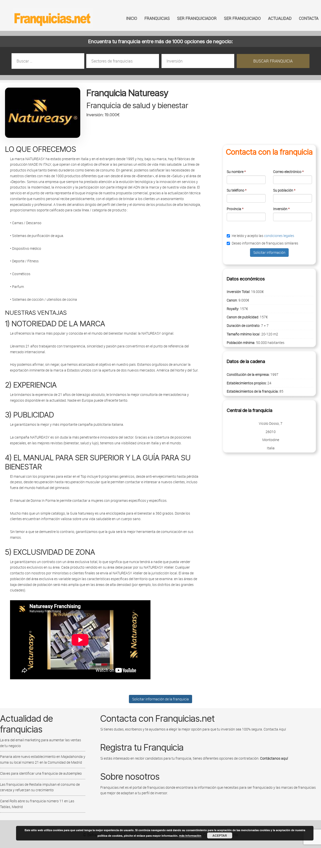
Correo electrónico (288, 171)
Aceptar (219, 835)
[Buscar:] (48, 61)
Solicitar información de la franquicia (160, 699)
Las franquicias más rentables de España (53, 18)
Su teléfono (237, 190)
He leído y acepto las (263, 235)
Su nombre (236, 171)
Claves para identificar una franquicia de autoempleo (41, 773)
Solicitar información (269, 252)
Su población (284, 190)
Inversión (281, 208)
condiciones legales (279, 235)
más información (190, 835)
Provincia (235, 208)
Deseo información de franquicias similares (265, 243)
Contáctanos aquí (274, 758)
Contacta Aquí (274, 729)
